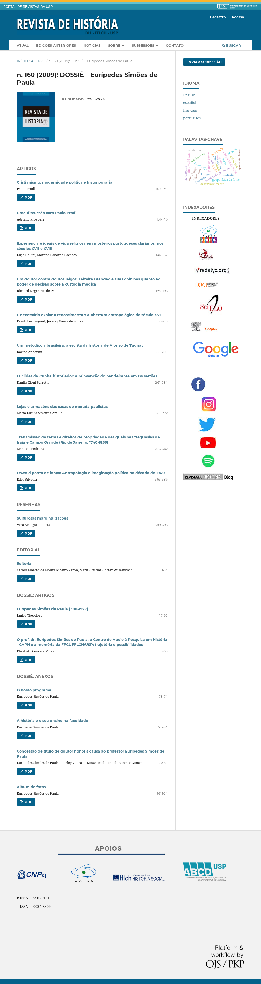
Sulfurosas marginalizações (42, 518)
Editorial (24, 563)
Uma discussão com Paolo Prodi (46, 213)
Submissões (143, 45)
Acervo (38, 61)
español (189, 102)
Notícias (92, 45)
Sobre (114, 45)
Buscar (233, 45)
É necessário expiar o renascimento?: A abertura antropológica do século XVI (89, 315)
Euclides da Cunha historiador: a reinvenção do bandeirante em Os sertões (87, 376)
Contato (175, 45)
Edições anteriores (56, 45)
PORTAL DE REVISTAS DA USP (28, 7)
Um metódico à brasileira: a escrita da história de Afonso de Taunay (80, 345)
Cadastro (218, 17)
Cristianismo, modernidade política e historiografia (64, 182)
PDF (28, 197)
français (190, 110)
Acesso (238, 17)
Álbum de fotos (31, 787)
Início (22, 61)
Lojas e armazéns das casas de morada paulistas (62, 406)
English (189, 95)
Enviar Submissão (204, 62)
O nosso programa (34, 690)
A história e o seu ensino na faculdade (52, 720)
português (192, 117)
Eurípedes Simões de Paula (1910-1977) (52, 609)
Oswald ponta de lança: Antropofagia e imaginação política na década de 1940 (91, 473)
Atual (23, 45)
